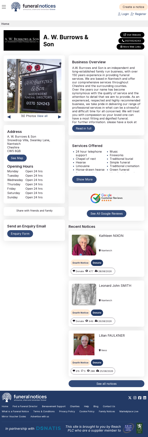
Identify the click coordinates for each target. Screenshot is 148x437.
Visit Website (133, 34)
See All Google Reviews (106, 213)
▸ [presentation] (59, 116)
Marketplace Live (128, 411)
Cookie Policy (86, 411)
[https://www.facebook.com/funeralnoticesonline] (139, 398)
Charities (75, 406)
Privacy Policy (67, 411)
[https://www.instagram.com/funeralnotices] (134, 398)
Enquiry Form (20, 233)
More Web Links (132, 46)
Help (86, 406)
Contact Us (109, 406)
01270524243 (132, 40)
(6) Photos (34, 116)
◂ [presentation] (8, 116)
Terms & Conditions (44, 411)
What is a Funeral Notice (15, 411)
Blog (95, 406)
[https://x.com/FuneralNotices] (130, 398)
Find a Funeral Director (25, 406)
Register (140, 14)
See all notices (106, 383)
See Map (17, 158)
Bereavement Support (54, 406)
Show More (84, 179)
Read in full (83, 128)
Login (125, 14)
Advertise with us (40, 416)
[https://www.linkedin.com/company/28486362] (144, 398)
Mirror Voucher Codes (14, 416)
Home (5, 23)
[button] (133, 6)
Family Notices (107, 411)
